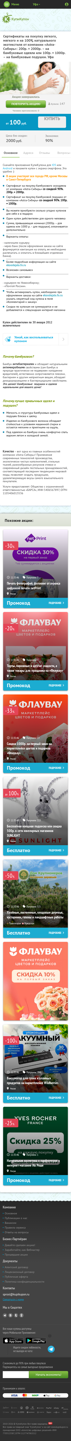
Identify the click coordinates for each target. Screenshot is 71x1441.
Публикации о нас (16, 1218)
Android (8, 168)
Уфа (35, 4)
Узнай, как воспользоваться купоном (33, 339)
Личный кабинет (66, 4)
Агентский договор (16, 1267)
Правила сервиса (15, 1227)
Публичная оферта (16, 1276)
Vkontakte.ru (10, 1315)
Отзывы (44, 153)
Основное (11, 153)
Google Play (35, 1340)
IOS (54, 165)
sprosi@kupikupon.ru (16, 1294)
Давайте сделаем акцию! (20, 1245)
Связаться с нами (13, 1299)
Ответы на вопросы (17, 1232)
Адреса (28, 153)
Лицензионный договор (20, 1272)
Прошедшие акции (16, 1254)
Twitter (16, 1315)
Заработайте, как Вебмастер (22, 1250)
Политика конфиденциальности (24, 1281)
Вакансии (10, 1223)
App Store (13, 1340)
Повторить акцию (25, 104)
